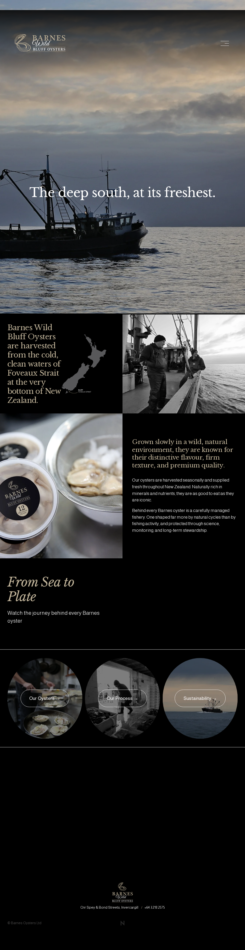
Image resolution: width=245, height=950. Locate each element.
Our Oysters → (44, 698)
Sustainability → (200, 698)
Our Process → (122, 698)
